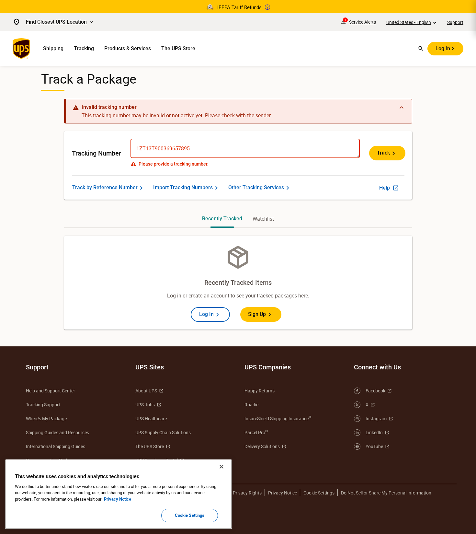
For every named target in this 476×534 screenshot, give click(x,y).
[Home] (23, 48)
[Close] (221, 466)
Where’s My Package (46, 418)
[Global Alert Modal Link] (267, 7)
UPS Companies (267, 367)
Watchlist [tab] (263, 218)
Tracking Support (43, 404)
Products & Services (127, 48)
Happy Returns (259, 391)
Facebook (375, 391)
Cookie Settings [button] (318, 493)
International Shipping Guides (55, 446)
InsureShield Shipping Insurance (278, 418)
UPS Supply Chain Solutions (163, 432)
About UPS (146, 391)
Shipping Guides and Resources (57, 432)
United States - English (408, 22)
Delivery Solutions (262, 446)
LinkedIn (374, 432)
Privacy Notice (282, 493)
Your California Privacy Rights (232, 493)
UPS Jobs (145, 404)
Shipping (53, 48)
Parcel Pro (256, 432)
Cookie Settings (190, 515)
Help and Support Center (50, 391)
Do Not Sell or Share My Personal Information (386, 493)
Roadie (251, 404)
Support (455, 22)
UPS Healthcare (151, 418)
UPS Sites (149, 367)
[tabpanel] (238, 283)
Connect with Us (377, 367)
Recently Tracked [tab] (222, 218)
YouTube (374, 446)
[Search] (420, 48)
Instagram (376, 418)
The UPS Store (178, 48)
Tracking (84, 48)
